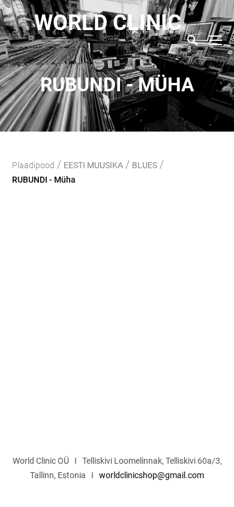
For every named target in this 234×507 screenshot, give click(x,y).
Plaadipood (33, 165)
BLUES (144, 165)
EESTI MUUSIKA (93, 165)
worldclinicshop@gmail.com (151, 475)
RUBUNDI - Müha (44, 179)
